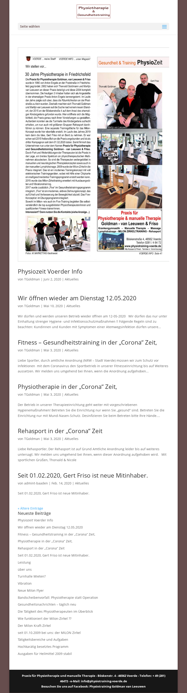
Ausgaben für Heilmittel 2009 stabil (45, 653)
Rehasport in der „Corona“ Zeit (60, 431)
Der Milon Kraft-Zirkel (34, 625)
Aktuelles (72, 279)
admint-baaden (36, 483)
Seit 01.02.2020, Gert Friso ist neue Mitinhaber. (83, 475)
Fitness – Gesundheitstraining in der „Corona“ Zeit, (87, 342)
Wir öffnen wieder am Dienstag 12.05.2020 (77, 298)
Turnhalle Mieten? (32, 576)
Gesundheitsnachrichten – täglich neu (47, 604)
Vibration (25, 583)
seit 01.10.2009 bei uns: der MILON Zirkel (49, 632)
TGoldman (32, 279)
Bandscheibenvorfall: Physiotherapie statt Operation (58, 597)
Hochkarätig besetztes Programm (43, 646)
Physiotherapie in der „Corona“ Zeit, (67, 386)
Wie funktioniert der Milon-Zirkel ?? (44, 618)
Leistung (24, 562)
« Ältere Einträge (30, 508)
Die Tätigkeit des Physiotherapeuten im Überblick (55, 611)
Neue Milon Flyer (31, 590)
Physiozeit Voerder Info (50, 271)
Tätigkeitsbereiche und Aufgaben (43, 639)
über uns (25, 569)
